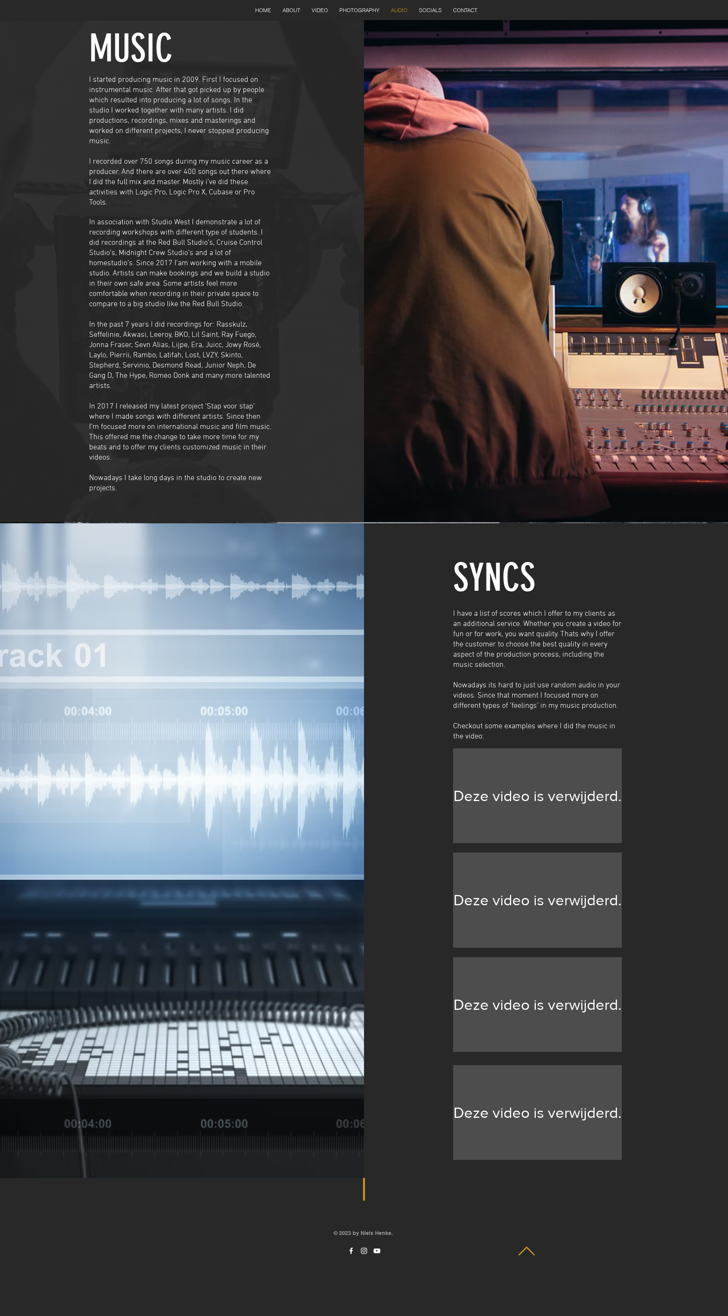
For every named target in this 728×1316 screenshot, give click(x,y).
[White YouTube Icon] (377, 1251)
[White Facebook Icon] (351, 1251)
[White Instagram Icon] (364, 1251)
